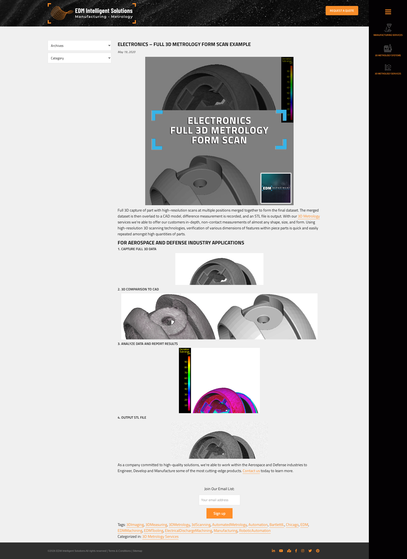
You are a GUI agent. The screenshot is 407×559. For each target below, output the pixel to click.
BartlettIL (276, 524)
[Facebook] (296, 550)
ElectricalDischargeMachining (188, 530)
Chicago (292, 524)
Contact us (251, 471)
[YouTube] (281, 550)
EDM (304, 524)
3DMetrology (179, 524)
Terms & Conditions (119, 550)
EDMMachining (130, 530)
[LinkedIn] (273, 550)
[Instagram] (303, 550)
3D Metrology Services (160, 536)
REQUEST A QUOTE (342, 10)
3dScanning (200, 524)
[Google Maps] (289, 550)
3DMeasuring (156, 524)
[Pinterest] (317, 550)
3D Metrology (309, 216)
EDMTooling (153, 530)
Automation (258, 524)
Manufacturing (225, 530)
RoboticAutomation (255, 530)
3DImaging (135, 524)
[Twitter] (310, 550)
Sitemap (137, 550)
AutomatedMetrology (229, 524)
